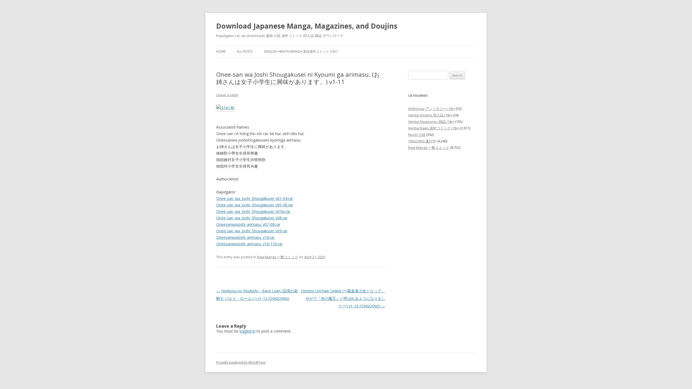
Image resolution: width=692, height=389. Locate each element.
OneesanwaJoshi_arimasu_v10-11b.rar (249, 243)
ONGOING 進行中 (422, 141)
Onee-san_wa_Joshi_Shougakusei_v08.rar (251, 217)
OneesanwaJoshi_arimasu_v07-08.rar (248, 224)
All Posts (244, 51)
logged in (247, 331)
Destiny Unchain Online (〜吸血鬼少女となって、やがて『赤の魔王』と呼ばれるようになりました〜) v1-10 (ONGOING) (343, 298)
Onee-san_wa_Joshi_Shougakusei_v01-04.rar (254, 198)
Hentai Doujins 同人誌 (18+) (430, 115)
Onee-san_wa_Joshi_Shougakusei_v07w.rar (253, 211)
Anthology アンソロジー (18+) (431, 108)
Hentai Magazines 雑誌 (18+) (431, 121)
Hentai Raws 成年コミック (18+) (433, 128)
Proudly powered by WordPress (240, 362)
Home (221, 51)
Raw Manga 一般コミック (277, 256)
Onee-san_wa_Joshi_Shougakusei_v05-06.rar (254, 204)
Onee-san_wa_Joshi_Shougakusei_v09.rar (251, 230)
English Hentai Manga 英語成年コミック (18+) (300, 51)
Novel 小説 (416, 134)
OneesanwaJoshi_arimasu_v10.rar (245, 237)
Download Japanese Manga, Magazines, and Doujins (306, 26)
